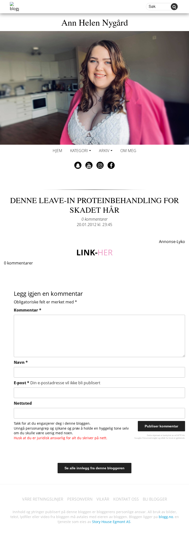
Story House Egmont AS (111, 521)
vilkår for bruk (167, 438)
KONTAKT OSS (126, 499)
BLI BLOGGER (155, 499)
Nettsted (23, 403)
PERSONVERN (80, 499)
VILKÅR (102, 499)
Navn (21, 362)
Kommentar (27, 310)
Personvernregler (150, 438)
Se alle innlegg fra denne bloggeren (94, 468)
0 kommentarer (94, 219)
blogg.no (166, 516)
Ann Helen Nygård (94, 22)
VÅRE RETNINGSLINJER (42, 499)
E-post (57, 382)
